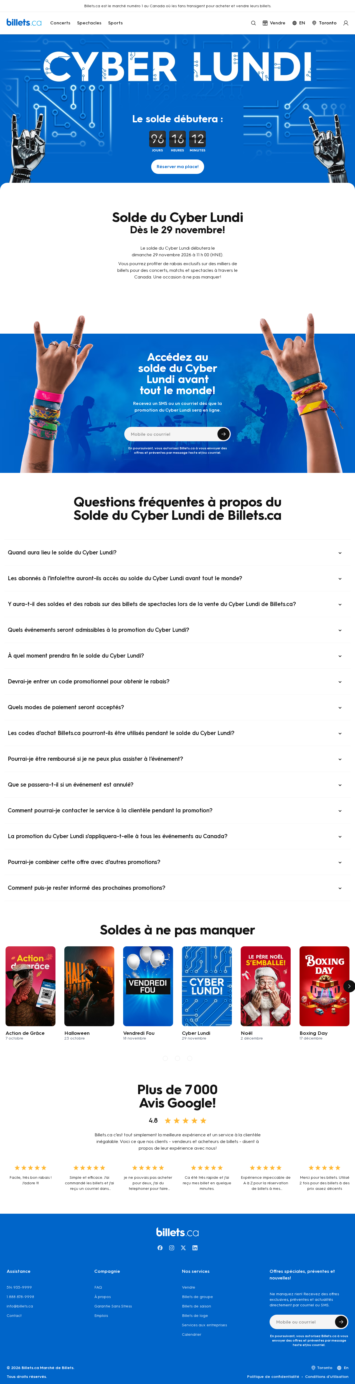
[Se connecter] (345, 23)
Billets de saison (196, 1306)
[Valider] (223, 434)
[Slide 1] (165, 1058)
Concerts (60, 23)
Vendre (188, 1287)
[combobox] (324, 23)
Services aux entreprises (204, 1325)
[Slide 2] (177, 1058)
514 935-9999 (19, 1287)
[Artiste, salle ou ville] (253, 23)
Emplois (101, 1315)
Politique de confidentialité (273, 1376)
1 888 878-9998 (20, 1296)
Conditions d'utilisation (326, 1376)
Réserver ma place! (178, 166)
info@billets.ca (20, 1306)
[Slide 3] (189, 1058)
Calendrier (191, 1334)
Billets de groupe (197, 1296)
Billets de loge (195, 1315)
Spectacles (89, 23)
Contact (14, 1315)
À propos (102, 1296)
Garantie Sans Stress (113, 1306)
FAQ (98, 1287)
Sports (115, 23)
